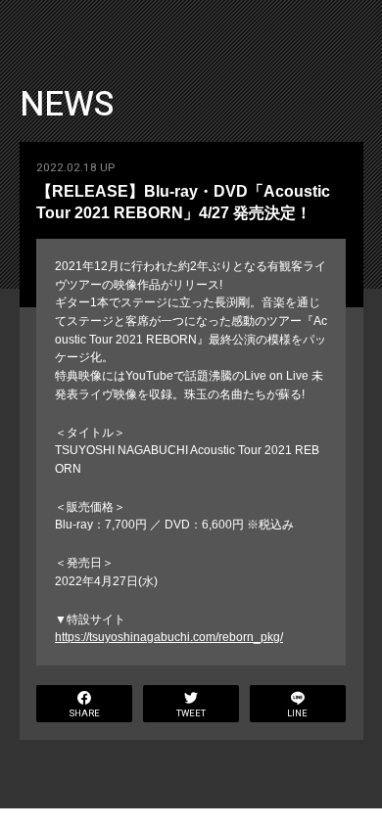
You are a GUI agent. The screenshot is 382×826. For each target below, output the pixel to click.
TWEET (191, 713)
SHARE (85, 713)
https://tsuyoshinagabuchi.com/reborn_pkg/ (169, 637)
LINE (297, 713)
